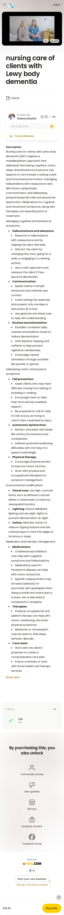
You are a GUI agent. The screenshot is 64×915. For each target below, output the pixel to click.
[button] (32, 870)
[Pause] (52, 41)
